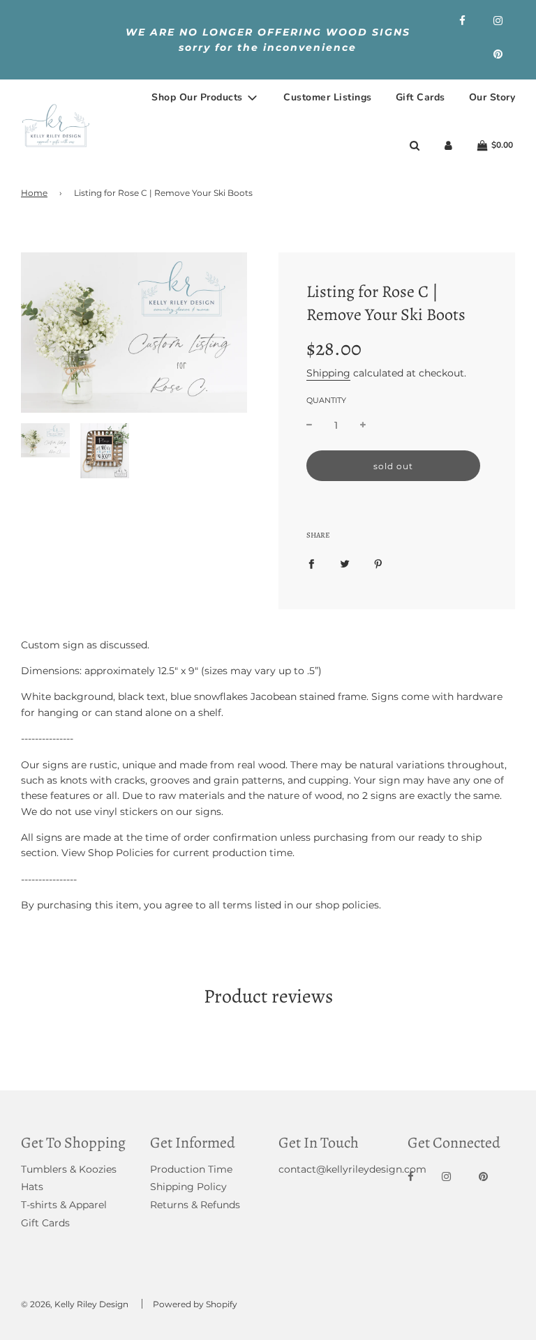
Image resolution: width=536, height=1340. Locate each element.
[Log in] (448, 145)
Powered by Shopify (195, 1304)
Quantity (326, 400)
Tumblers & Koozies (69, 1169)
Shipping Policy (188, 1186)
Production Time (191, 1169)
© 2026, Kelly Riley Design (74, 1304)
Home (34, 193)
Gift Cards (420, 97)
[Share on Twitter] (344, 563)
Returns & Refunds (195, 1204)
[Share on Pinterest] (378, 563)
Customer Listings (327, 97)
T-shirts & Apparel (64, 1204)
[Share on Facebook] (311, 563)
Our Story (492, 97)
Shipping (328, 373)
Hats (32, 1186)
